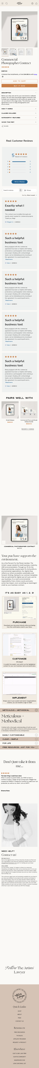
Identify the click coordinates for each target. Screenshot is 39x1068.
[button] (6, 3)
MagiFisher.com (19, 1060)
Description (6, 93)
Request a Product (19, 1042)
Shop (19, 1011)
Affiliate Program (19, 1039)
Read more (5, 104)
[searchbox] (10, 190)
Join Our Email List (19, 1063)
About (19, 1014)
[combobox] (29, 195)
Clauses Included (9, 113)
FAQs (19, 1018)
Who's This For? (8, 122)
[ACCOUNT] (32, 3)
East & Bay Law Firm (19, 1053)
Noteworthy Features (11, 117)
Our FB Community (19, 1057)
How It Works (7, 109)
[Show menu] (2, 3)
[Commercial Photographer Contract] (19, 530)
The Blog (19, 1035)
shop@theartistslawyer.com (9, 863)
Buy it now (19, 86)
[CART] (36, 3)
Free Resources (19, 1032)
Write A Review (19, 182)
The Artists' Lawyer (19, 970)
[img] (19, 773)
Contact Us (20, 1021)
